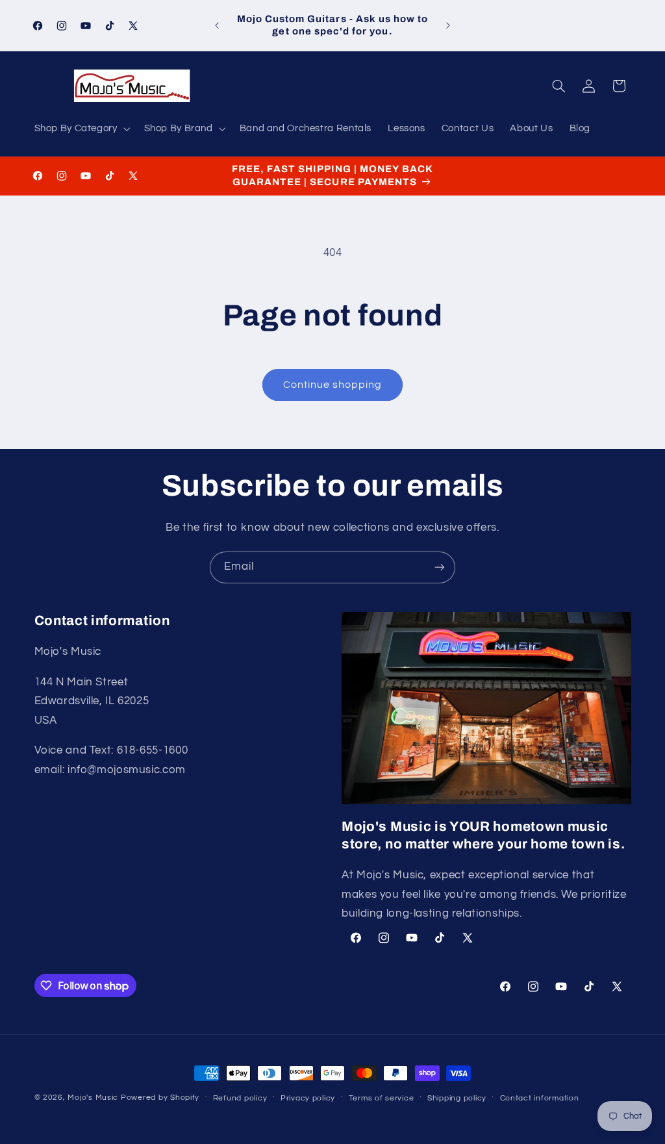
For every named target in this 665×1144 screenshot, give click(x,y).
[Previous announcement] (217, 25)
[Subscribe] (440, 567)
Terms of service (381, 1098)
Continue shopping (333, 384)
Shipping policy (456, 1098)
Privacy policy (308, 1098)
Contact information (539, 1098)
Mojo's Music (93, 1097)
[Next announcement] (448, 25)
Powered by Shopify (160, 1097)
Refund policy (240, 1098)
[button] (81, 128)
